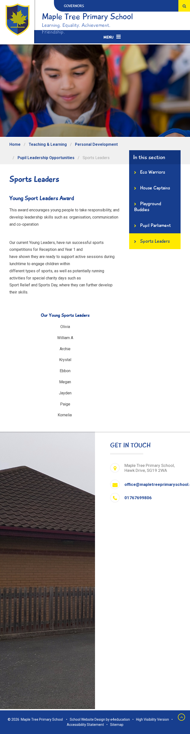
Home (15, 144)
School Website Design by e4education (100, 719)
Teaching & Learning (48, 144)
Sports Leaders (96, 157)
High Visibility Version (152, 719)
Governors (74, 6)
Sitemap (116, 725)
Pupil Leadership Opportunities (46, 157)
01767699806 (138, 497)
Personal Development (96, 144)
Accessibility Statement (85, 725)
